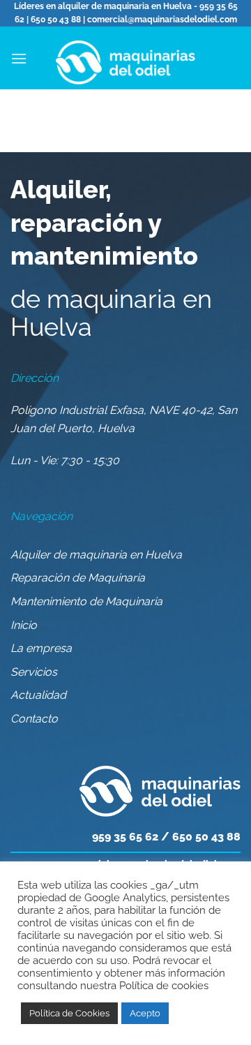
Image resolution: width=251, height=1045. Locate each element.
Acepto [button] (145, 1013)
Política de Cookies (69, 1013)
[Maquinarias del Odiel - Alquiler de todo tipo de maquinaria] (125, 58)
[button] (18, 58)
